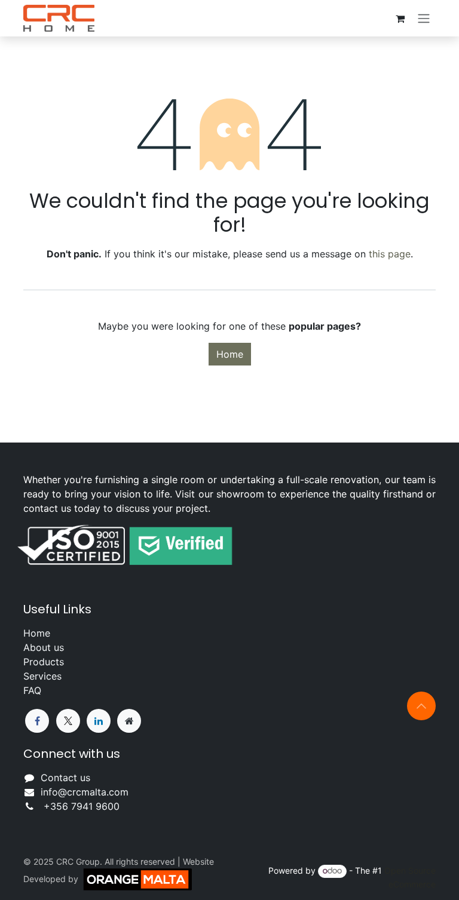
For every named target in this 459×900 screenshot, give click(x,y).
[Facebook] (37, 721)
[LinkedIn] (99, 721)
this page (390, 254)
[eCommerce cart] (400, 18)
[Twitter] (68, 721)
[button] (421, 706)
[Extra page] (129, 721)
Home (229, 354)
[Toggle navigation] (424, 18)
